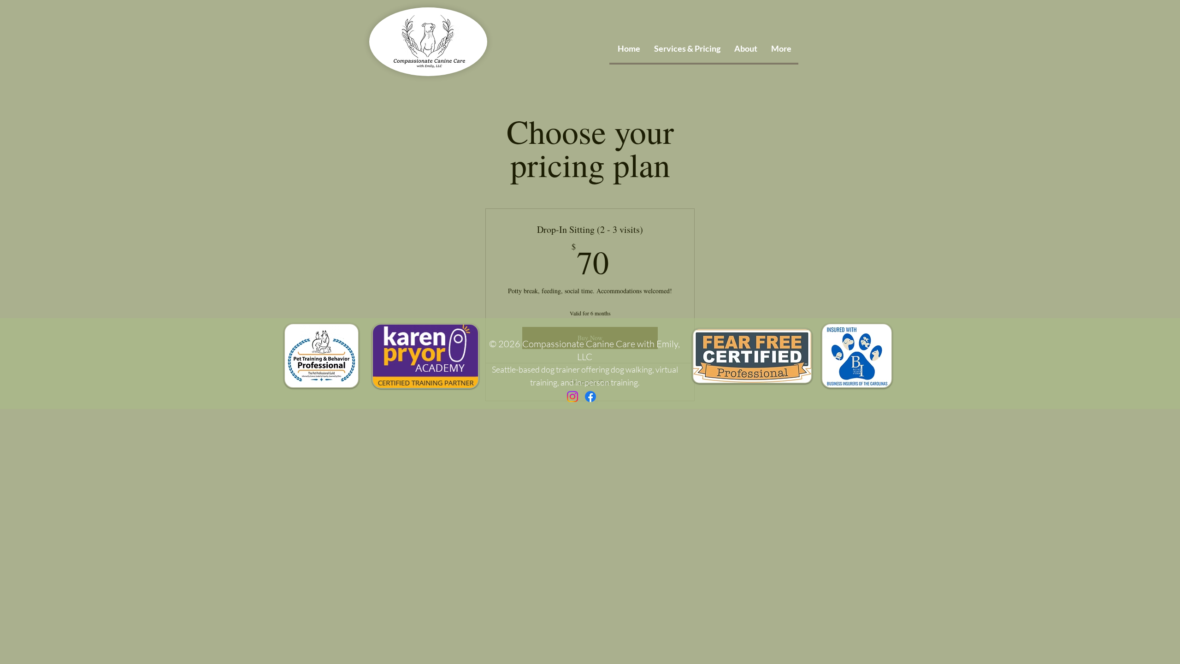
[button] (781, 49)
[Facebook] (590, 396)
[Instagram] (572, 396)
